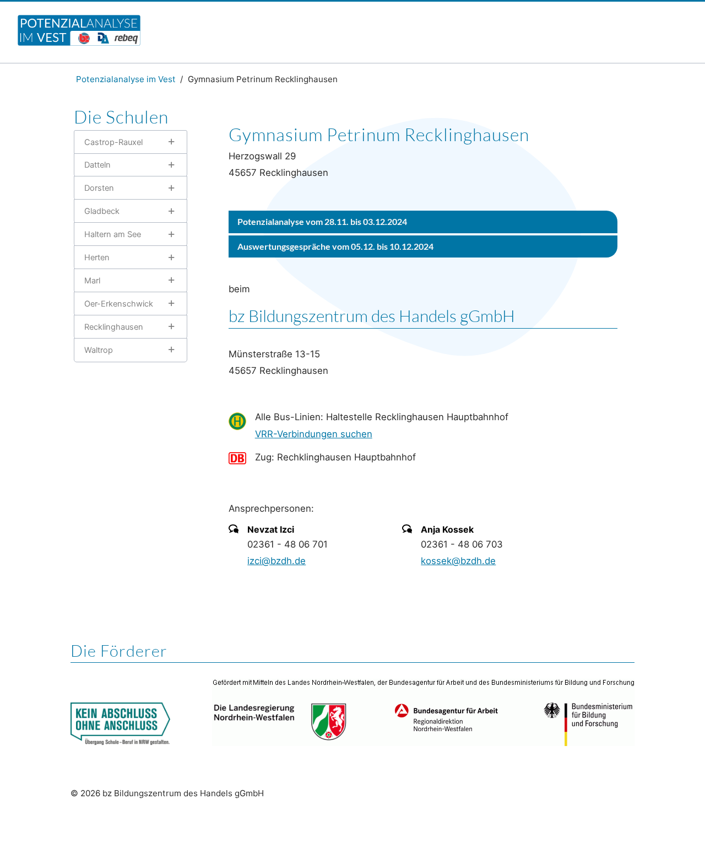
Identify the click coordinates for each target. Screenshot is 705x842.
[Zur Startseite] (79, 42)
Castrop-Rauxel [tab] (113, 142)
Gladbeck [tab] (102, 211)
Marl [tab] (92, 281)
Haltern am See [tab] (112, 234)
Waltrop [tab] (98, 350)
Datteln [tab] (97, 165)
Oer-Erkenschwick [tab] (118, 304)
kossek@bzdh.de (458, 560)
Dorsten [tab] (99, 188)
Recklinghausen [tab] (113, 327)
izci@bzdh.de (276, 560)
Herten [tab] (97, 257)
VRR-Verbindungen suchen (313, 433)
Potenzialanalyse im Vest (126, 79)
